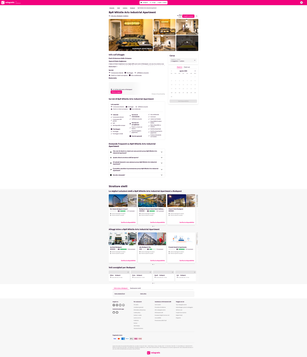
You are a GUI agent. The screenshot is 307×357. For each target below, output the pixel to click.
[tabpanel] (153, 294)
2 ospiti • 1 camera (162, 2)
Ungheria (125, 8)
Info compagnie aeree (160, 310)
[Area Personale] (302, 2)
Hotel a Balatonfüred (119, 293)
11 (175, 84)
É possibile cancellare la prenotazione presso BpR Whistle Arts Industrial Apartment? (135, 169)
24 (171, 92)
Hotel (118, 8)
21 (187, 88)
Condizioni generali (138, 307)
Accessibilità (158, 317)
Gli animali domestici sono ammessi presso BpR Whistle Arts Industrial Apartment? (135, 163)
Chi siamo (136, 304)
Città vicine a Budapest (121, 288)
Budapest (145, 2)
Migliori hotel (179, 315)
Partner (135, 323)
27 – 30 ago (152, 2)
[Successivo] (195, 71)
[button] (131, 35)
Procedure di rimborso (160, 307)
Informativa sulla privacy (140, 310)
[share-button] (196, 16)
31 (171, 96)
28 (187, 92)
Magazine (178, 317)
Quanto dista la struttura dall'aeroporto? (126, 157)
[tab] (121, 288)
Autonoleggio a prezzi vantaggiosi (184, 307)
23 (195, 88)
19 (179, 88)
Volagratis (111, 8)
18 (175, 88)
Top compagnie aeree (181, 304)
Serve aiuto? (158, 304)
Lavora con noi (137, 317)
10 (171, 84)
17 (171, 88)
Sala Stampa (137, 325)
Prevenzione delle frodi (160, 320)
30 (195, 92)
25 (175, 92)
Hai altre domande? (119, 175)
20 (183, 88)
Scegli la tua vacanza (181, 312)
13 (183, 84)
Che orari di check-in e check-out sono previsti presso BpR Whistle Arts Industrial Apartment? (135, 152)
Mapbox (154, 94)
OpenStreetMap (161, 94)
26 (179, 92)
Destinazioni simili (135, 288)
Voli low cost (179, 310)
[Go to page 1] (152, 226)
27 (183, 92)
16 (195, 84)
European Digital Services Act (162, 315)
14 (187, 84)
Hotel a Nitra (143, 293)
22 (191, 88)
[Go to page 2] (153, 226)
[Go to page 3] (154, 226)
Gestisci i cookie (138, 315)
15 (191, 84)
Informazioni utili (159, 312)
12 (179, 84)
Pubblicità (136, 320)
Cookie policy (137, 312)
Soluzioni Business (138, 328)
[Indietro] (171, 71)
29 (191, 92)
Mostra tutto (113, 78)
